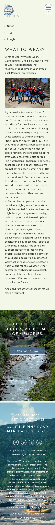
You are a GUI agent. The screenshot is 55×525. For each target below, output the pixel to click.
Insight (11, 39)
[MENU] (48, 8)
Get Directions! (27, 420)
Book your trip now (27, 350)
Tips (9, 32)
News (10, 26)
